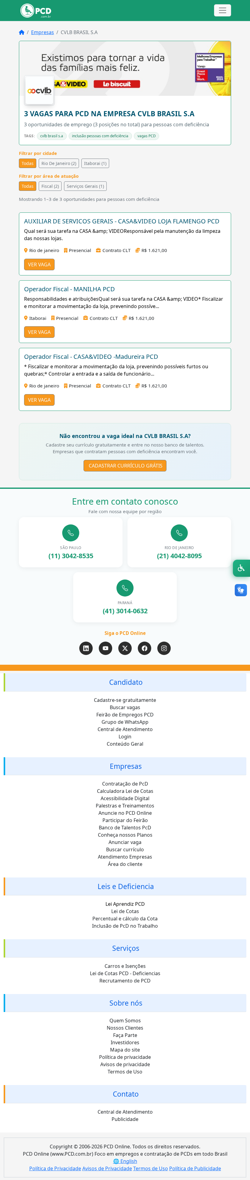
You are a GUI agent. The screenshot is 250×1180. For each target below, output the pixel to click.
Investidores (125, 1042)
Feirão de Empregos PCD (125, 714)
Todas (28, 163)
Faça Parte (125, 1035)
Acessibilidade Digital (125, 798)
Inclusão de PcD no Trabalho (125, 926)
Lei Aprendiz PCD (125, 904)
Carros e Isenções (125, 966)
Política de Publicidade (195, 1168)
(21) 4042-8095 (179, 555)
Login (125, 736)
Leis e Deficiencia (126, 886)
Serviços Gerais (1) (85, 186)
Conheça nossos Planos (125, 835)
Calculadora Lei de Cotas (125, 791)
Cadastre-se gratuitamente (125, 700)
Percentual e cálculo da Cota (125, 918)
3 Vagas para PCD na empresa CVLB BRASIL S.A (109, 113)
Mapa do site (125, 1049)
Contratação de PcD (125, 783)
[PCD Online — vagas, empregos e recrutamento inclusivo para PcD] (35, 10)
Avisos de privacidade (125, 1064)
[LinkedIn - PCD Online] (86, 648)
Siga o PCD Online (125, 633)
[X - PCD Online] (125, 648)
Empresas (42, 32)
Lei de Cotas (125, 911)
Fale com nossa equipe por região (125, 511)
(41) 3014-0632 (125, 610)
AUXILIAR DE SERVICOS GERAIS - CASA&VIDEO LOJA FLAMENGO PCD (122, 221)
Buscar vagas (125, 707)
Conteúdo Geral (125, 744)
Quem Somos (125, 1020)
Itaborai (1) (95, 163)
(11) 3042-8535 (70, 555)
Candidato (126, 682)
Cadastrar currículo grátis (125, 465)
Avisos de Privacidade (107, 1168)
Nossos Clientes (125, 1027)
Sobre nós (125, 1003)
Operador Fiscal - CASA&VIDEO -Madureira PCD (91, 356)
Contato (126, 1094)
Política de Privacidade (55, 1168)
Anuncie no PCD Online (125, 813)
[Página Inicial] (21, 32)
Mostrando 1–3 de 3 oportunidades (89, 199)
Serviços (125, 948)
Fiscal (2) (50, 186)
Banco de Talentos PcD (125, 827)
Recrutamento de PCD (125, 980)
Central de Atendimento (125, 729)
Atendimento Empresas (125, 856)
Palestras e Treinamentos (125, 805)
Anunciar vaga (125, 842)
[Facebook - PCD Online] (144, 648)
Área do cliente (125, 864)
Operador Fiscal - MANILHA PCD (69, 289)
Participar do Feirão (125, 820)
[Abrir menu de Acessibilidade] (241, 568)
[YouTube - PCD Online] (105, 648)
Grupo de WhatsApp (125, 722)
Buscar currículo (125, 849)
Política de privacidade (125, 1057)
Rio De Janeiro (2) (58, 163)
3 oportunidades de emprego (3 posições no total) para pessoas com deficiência (116, 124)
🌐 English (125, 1161)
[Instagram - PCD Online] (164, 648)
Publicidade (125, 1119)
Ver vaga (39, 264)
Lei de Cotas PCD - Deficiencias (125, 973)
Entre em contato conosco (125, 501)
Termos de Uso (125, 1071)
